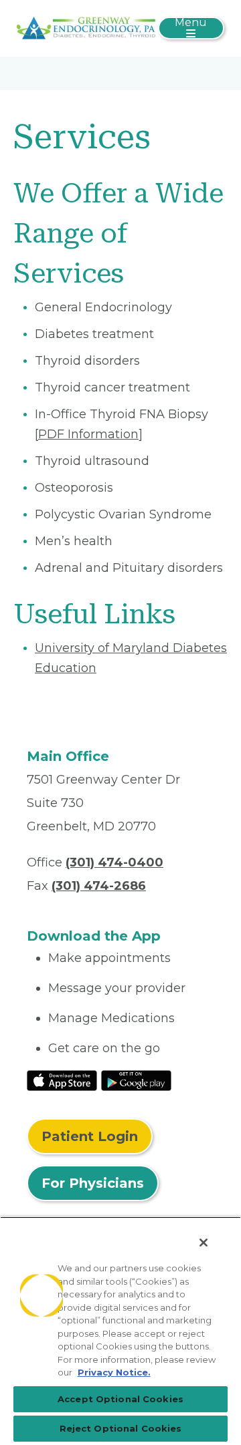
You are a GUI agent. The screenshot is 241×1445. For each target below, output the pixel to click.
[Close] (203, 1242)
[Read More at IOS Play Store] (62, 1079)
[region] (120, 1331)
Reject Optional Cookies (121, 1428)
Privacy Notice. (114, 1372)
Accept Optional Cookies (120, 1399)
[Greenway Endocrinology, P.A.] (86, 27)
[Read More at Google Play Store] (136, 1079)
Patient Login (90, 1136)
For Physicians (93, 1183)
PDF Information (88, 434)
